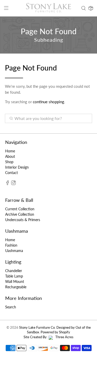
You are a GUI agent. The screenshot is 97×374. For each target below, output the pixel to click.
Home (10, 151)
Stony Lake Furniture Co (37, 327)
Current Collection (19, 209)
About (10, 156)
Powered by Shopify (55, 332)
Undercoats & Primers (22, 220)
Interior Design (17, 167)
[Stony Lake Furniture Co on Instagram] (13, 183)
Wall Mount (14, 281)
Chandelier (13, 270)
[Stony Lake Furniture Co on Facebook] (7, 183)
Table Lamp (14, 276)
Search (10, 307)
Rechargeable (15, 287)
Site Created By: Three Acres (48, 337)
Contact (11, 172)
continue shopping (48, 101)
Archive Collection (19, 214)
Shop (9, 162)
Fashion (11, 245)
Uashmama (14, 250)
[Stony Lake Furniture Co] (48, 8)
